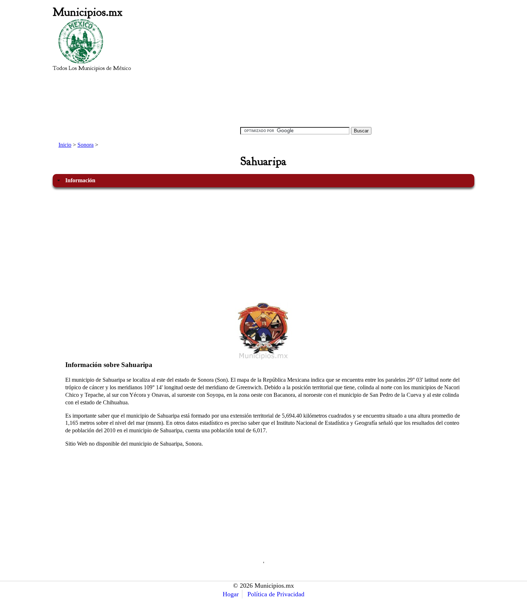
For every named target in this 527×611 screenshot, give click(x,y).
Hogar (231, 594)
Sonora (85, 145)
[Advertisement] (305, 70)
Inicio (64, 145)
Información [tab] (80, 180)
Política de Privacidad (275, 594)
